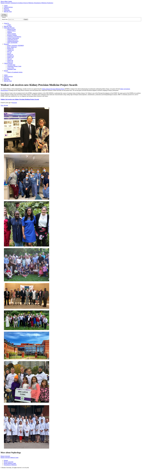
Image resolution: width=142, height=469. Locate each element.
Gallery (9, 24)
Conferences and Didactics (14, 36)
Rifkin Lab (10, 54)
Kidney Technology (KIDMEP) (15, 45)
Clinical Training (11, 33)
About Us (6, 23)
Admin (6, 5)
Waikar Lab (10, 57)
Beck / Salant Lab (12, 47)
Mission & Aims (11, 29)
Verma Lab (10, 60)
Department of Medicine (10, 464)
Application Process (12, 39)
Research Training (12, 35)
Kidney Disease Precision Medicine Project (53, 89)
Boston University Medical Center (9, 457)
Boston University (5, 456)
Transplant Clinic (11, 69)
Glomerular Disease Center (14, 66)
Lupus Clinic (10, 67)
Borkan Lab (10, 48)
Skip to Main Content (6, 1)
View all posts (4, 105)
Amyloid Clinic (11, 64)
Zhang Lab (10, 62)
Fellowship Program (9, 27)
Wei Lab (9, 59)
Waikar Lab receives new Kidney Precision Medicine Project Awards (20, 99)
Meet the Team (8, 11)
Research (6, 8)
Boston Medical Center (10, 463)
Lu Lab (9, 53)
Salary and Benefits (12, 42)
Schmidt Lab (10, 56)
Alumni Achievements (13, 38)
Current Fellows (11, 30)
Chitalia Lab (10, 50)
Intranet (6, 70)
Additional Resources (12, 41)
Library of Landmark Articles (14, 72)
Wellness (9, 32)
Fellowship (7, 10)
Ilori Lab (9, 51)
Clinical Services (8, 7)
